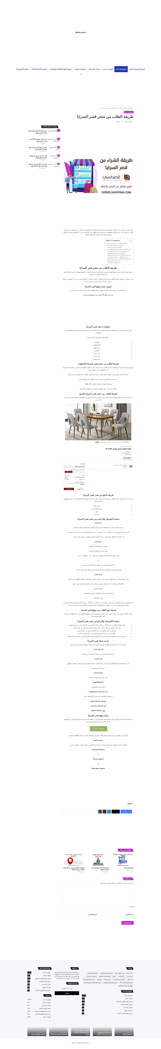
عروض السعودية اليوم (137, 69)
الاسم (132, 906)
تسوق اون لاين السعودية (104, 976)
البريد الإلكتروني (129, 914)
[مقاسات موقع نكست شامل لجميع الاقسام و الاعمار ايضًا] (53, 150)
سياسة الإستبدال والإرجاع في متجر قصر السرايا (120, 258)
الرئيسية (130, 108)
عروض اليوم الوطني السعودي (61, 69)
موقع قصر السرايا (98, 729)
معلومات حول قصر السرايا (115, 247)
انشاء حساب (130, 976)
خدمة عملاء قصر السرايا (114, 260)
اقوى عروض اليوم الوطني (106, 973)
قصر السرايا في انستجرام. (98, 706)
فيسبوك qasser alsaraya (98, 701)
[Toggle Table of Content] (129, 240)
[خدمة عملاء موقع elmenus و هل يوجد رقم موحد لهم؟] (53, 141)
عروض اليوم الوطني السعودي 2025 (92, 982)
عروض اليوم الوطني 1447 (126, 982)
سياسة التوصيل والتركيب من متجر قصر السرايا (120, 255)
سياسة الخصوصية (22, 69)
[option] (124, 1029)
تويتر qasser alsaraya (98, 710)
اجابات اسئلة (130, 973)
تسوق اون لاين (121, 69)
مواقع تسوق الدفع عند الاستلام (126, 985)
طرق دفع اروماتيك (129, 868)
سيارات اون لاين (94, 69)
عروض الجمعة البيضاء (39, 69)
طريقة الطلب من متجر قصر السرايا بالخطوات (120, 249)
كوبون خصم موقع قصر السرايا (116, 245)
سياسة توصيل (107, 979)
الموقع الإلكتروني (92, 914)
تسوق (129, 803)
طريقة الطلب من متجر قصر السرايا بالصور (119, 251)
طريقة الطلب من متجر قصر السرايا (116, 243)
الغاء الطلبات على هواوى (104, 1034)
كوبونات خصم (108, 69)
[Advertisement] (80, 13)
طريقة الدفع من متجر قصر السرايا (117, 253)
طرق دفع (99, 979)
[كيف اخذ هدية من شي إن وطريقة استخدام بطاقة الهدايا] (53, 158)
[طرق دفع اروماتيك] (123, 860)
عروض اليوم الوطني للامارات (124, 1013)
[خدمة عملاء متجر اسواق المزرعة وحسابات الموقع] (98, 860)
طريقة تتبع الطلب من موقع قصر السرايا (118, 257)
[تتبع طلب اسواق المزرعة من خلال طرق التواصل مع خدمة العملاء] (74, 860)
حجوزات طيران (80, 69)
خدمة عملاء (130, 979)
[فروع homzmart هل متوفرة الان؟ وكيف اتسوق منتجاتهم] (53, 133)
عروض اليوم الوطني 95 (88, 979)
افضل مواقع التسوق (119, 973)
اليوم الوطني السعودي (92, 973)
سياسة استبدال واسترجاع (119, 979)
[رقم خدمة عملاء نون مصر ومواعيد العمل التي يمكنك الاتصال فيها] (53, 166)
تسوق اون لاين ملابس (91, 976)
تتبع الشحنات (121, 976)
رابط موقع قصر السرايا (115, 262)
